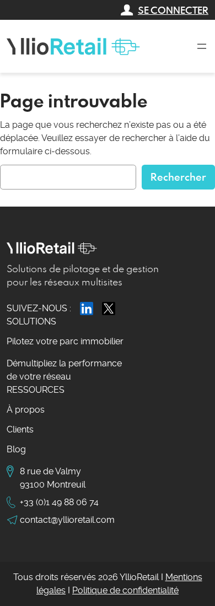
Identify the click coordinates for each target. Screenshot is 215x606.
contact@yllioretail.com (67, 520)
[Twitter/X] (108, 308)
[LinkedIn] (86, 308)
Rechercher (178, 176)
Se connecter (173, 10)
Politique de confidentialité (125, 590)
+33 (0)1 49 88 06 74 (59, 502)
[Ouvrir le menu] (201, 46)
